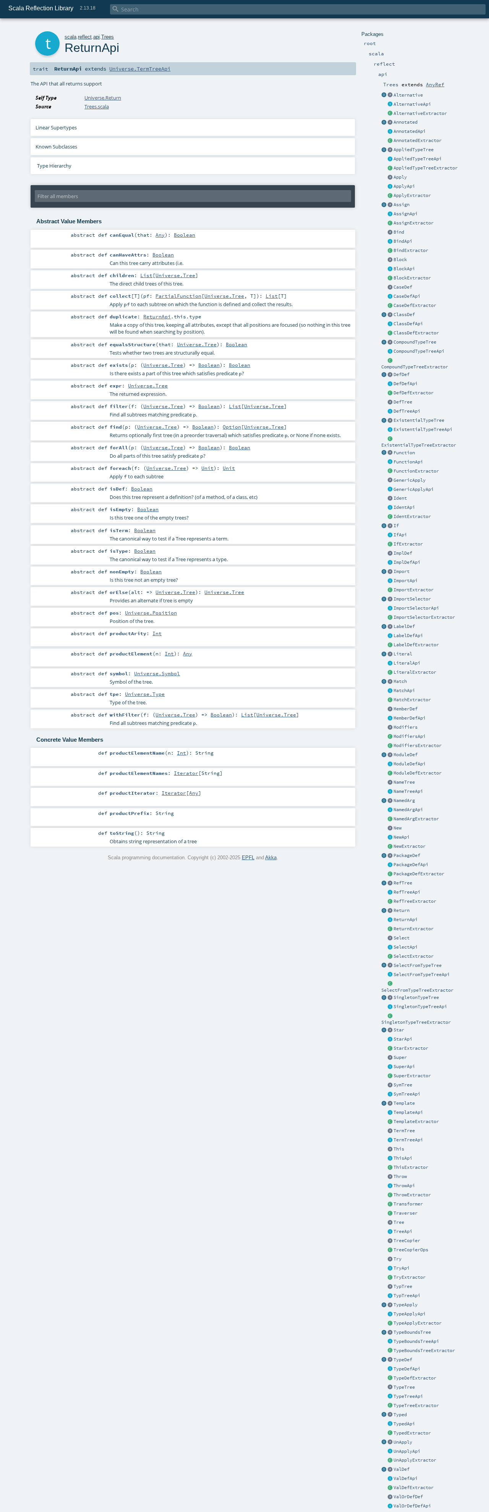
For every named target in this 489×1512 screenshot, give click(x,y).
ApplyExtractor (412, 195)
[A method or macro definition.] (390, 375)
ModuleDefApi (409, 763)
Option (232, 427)
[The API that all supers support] (390, 1067)
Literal (402, 654)
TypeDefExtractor (414, 1378)
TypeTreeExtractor (416, 1405)
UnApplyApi (406, 1451)
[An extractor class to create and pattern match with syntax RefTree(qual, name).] (384, 883)
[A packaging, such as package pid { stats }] (390, 856)
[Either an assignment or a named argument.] (390, 801)
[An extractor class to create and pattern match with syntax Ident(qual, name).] (390, 517)
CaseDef (402, 287)
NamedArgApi (408, 809)
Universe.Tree (175, 275)
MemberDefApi (409, 718)
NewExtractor (409, 846)
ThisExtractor (410, 1167)
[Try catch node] (390, 1259)
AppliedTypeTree (413, 149)
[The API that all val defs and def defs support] (390, 1506)
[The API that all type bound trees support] (390, 1342)
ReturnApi (405, 919)
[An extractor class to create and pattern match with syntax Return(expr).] (384, 911)
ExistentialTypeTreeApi (422, 429)
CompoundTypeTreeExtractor (414, 367)
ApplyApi (404, 186)
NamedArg (404, 800)
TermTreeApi (408, 1139)
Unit (207, 468)
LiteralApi (406, 663)
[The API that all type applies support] (390, 1314)
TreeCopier (406, 1240)
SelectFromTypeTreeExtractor (417, 990)
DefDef (401, 374)
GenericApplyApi (413, 489)
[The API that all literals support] (390, 663)
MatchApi (404, 690)
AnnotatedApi (409, 131)
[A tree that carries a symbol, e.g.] (390, 1085)
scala (70, 37)
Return (401, 910)
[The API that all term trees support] (390, 1140)
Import (401, 571)
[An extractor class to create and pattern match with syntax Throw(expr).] (390, 1195)
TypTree (402, 1286)
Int (157, 633)
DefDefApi (405, 383)
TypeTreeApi (408, 1396)
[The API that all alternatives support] (390, 105)
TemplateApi (408, 1112)
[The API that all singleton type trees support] (390, 1007)
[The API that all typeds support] (390, 1424)
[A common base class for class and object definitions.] (390, 553)
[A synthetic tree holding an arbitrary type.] (390, 1388)
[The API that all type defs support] (390, 1369)
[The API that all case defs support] (390, 297)
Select (401, 938)
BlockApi (404, 268)
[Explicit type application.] (390, 1305)
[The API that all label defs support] (390, 636)
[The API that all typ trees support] (390, 1296)
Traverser (405, 1213)
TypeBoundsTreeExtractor (424, 1350)
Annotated (405, 122)
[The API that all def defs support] (390, 384)
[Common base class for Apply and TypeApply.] (390, 481)
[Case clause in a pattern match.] (390, 287)
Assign (401, 204)
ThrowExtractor (412, 1194)
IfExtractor (408, 544)
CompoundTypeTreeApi (418, 351)
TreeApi (402, 1231)
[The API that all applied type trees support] (390, 159)
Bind (398, 232)
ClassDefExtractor (416, 333)
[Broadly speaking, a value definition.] (390, 1470)
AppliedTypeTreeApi (417, 158)
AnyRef (435, 84)
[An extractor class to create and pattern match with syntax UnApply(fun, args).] (384, 1442)
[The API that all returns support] (390, 920)
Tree (398, 1222)
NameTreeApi (408, 791)
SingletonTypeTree (416, 997)
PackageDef (406, 855)
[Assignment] (390, 205)
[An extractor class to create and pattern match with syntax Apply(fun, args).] (390, 196)
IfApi (400, 534)
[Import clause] (390, 572)
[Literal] (390, 654)
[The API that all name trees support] (390, 792)
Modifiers (405, 727)
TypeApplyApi (409, 1314)
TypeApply (405, 1304)
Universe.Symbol (157, 673)
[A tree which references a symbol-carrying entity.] (390, 883)
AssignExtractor (413, 223)
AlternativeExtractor (420, 113)
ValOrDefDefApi (412, 1506)
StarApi (402, 1039)
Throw (400, 1176)
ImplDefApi (406, 562)
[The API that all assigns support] (390, 214)
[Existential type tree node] (390, 421)
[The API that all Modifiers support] (390, 737)
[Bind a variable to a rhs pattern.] (390, 232)
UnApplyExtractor (414, 1460)
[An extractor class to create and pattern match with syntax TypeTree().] (390, 1406)
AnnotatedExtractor (417, 140)
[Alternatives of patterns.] (390, 95)
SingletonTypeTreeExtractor (416, 1022)
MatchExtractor (412, 699)
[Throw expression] (390, 1177)
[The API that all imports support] (390, 581)
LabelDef (404, 626)
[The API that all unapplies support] (390, 1452)
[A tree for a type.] (390, 1287)
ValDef (401, 1469)
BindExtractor (410, 250)
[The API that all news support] (390, 837)
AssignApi (405, 213)
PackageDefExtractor (418, 873)
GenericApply (409, 480)
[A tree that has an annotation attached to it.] (390, 122)
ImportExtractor (413, 589)
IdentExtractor (412, 516)
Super (400, 1057)
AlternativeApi (412, 104)
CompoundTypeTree (414, 342)
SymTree (402, 1085)
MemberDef (405, 709)
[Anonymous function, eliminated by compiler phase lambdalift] (390, 453)
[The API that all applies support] (390, 187)
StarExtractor (410, 1048)
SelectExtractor (413, 956)
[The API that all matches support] (390, 691)
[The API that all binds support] (390, 242)
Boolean (184, 235)
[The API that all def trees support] (390, 411)
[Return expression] (390, 911)
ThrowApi (404, 1185)
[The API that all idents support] (390, 508)
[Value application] (390, 177)
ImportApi (405, 580)
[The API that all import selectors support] (390, 608)
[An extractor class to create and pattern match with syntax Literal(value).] (384, 654)
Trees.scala (96, 106)
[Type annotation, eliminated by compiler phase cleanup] (390, 1415)
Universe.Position (151, 613)
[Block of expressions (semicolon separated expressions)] (390, 260)
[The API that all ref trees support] (390, 892)
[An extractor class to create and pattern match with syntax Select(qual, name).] (390, 957)
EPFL (248, 857)
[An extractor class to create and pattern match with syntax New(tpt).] (390, 847)
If (396, 525)
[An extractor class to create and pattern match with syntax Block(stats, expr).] (390, 278)
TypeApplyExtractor (417, 1323)
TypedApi (404, 1423)
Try (397, 1259)
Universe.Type (145, 694)
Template (404, 1103)
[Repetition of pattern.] (390, 1030)
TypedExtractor (412, 1433)
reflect (85, 37)
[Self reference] (390, 1149)
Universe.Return (102, 97)
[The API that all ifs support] (390, 535)
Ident (400, 498)
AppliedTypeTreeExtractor (425, 168)
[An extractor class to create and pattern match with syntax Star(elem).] (384, 1030)
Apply (400, 177)
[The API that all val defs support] (390, 1479)
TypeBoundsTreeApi (416, 1341)
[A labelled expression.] (390, 627)
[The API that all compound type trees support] (390, 352)
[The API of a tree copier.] (390, 1250)
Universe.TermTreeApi (139, 68)
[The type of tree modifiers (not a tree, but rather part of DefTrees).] (390, 728)
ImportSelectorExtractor (424, 617)
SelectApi (405, 947)
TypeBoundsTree (412, 1332)
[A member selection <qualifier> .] (390, 938)
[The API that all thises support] (390, 1158)
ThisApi (402, 1158)
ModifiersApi (409, 736)
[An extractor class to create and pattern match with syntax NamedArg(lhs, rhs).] (384, 801)
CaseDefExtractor (414, 305)
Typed (400, 1414)
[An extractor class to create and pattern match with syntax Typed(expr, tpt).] (384, 1415)
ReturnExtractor (413, 928)
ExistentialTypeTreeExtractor (418, 445)
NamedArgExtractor (416, 818)
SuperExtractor (412, 1075)
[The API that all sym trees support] (390, 1094)
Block (400, 259)
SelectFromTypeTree (417, 965)
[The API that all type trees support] (390, 1397)
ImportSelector (412, 599)
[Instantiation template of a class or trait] (390, 1104)
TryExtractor (409, 1277)
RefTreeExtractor (414, 901)
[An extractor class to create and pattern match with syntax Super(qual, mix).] (390, 1076)
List (146, 275)
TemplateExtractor (416, 1121)
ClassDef (404, 314)
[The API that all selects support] (390, 947)
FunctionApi (408, 462)
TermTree (404, 1130)
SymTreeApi (406, 1094)
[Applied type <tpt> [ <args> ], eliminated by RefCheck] (390, 150)
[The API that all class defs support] (390, 324)
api (96, 37)
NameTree (404, 782)
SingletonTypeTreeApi (420, 1006)
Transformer (408, 1204)
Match (400, 681)
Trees (107, 37)
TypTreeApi (406, 1295)
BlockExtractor (412, 278)
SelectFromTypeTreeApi (421, 974)
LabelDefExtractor (416, 644)
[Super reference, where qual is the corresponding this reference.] (390, 1058)
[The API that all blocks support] (390, 269)
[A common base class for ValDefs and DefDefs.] (390, 1497)
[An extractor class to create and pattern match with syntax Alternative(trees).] (384, 95)
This (398, 1149)
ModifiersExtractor (417, 745)
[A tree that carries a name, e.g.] (390, 782)
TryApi (401, 1268)
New (397, 828)
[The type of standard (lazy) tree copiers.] (390, 1241)
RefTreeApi (406, 892)
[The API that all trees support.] (390, 1232)
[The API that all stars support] (390, 1039)
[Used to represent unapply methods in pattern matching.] (390, 1442)
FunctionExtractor (416, 471)
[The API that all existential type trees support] (390, 430)
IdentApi (404, 507)
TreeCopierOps (410, 1249)
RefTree (402, 883)
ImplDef (402, 553)
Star (398, 1030)
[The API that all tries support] (390, 1186)
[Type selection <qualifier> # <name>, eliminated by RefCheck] (390, 966)
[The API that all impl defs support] (390, 563)
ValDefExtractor (413, 1487)
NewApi (401, 837)
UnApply (402, 1442)
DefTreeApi (406, 411)
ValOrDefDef (408, 1496)
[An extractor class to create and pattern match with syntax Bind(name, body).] (390, 251)
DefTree (402, 402)
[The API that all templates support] (390, 1113)
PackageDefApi (410, 864)
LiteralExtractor (414, 672)
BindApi (402, 241)
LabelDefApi (408, 635)
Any (160, 235)
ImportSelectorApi (416, 608)
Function (404, 452)
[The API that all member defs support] (390, 718)
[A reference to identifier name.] (390, 498)
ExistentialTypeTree (418, 420)
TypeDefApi (406, 1369)
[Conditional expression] (390, 526)
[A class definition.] (390, 315)
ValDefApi (405, 1478)
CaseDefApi (406, 296)
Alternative (408, 95)
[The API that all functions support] (390, 462)
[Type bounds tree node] (390, 1333)
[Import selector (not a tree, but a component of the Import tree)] (390, 599)
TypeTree (404, 1387)
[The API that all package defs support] (390, 865)
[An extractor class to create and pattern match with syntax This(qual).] (390, 1168)
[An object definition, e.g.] (390, 755)
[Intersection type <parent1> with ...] (390, 342)
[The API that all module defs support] (390, 764)
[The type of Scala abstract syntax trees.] (390, 1223)
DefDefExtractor (413, 392)
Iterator (186, 773)
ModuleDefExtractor (417, 773)
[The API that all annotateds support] (390, 132)
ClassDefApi (408, 323)
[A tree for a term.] (390, 1131)
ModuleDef (405, 754)
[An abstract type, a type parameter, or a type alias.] (390, 1360)
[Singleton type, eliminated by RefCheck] (390, 998)
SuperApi (404, 1066)
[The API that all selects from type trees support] (390, 975)
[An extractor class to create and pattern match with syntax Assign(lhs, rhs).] (384, 205)
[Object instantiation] (390, 828)
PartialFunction (178, 296)
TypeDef (402, 1359)
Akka (271, 857)
